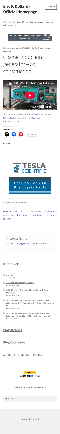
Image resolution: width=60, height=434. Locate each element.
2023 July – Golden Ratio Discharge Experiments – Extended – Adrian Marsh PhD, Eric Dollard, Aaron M (28, 314)
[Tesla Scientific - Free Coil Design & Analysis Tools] (30, 176)
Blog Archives (12, 330)
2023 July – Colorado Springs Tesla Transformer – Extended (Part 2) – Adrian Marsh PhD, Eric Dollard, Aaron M (31, 303)
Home (8, 22)
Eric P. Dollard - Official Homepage (20, 8)
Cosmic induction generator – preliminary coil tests (43, 213)
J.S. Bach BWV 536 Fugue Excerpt (20, 282)
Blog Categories (14, 342)
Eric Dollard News (20, 22)
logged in (23, 243)
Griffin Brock (37, 48)
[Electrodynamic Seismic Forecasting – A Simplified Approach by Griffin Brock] (30, 37)
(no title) (10, 275)
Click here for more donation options (30, 387)
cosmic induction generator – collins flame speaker (15, 215)
